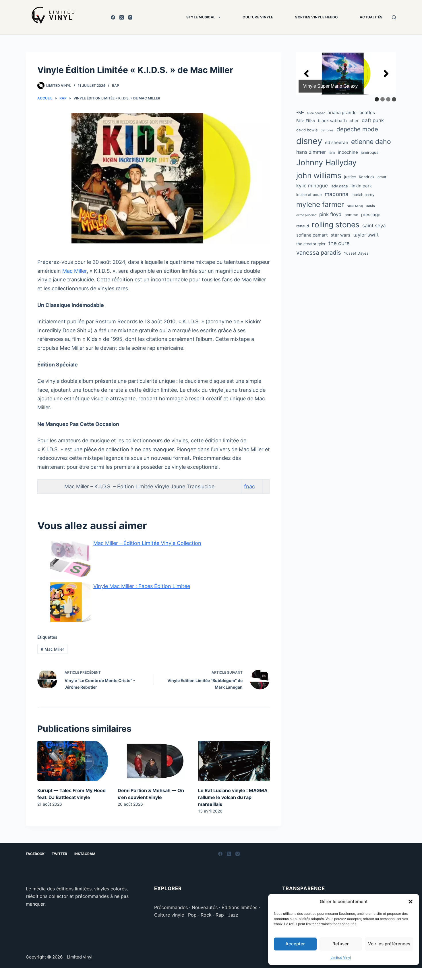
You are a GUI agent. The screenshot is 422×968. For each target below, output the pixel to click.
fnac (249, 486)
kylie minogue (312, 186)
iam (332, 152)
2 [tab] (382, 99)
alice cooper (316, 113)
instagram (84, 854)
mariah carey (362, 194)
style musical (200, 17)
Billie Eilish (305, 120)
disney (309, 141)
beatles (367, 112)
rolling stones (335, 224)
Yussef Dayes (356, 253)
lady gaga (339, 186)
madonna (337, 194)
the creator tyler (311, 243)
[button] (410, 901)
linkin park (361, 186)
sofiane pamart (312, 235)
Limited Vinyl (340, 957)
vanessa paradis (318, 252)
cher (354, 120)
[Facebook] (113, 17)
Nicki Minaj (355, 206)
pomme (351, 214)
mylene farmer (320, 204)
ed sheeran (336, 142)
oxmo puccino (306, 215)
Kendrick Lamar (372, 176)
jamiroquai (370, 152)
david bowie (307, 130)
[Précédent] (306, 73)
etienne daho (371, 142)
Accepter (295, 943)
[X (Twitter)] (121, 17)
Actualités (371, 17)
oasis (370, 205)
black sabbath (332, 120)
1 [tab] (377, 99)
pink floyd (330, 214)
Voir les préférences (389, 943)
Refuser (340, 943)
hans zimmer (311, 152)
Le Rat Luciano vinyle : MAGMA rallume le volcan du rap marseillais (233, 797)
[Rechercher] (394, 17)
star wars (340, 235)
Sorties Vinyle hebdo (316, 17)
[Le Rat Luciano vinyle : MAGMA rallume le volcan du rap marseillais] (234, 761)
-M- (300, 112)
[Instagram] (130, 17)
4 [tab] (394, 99)
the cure (339, 243)
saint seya (374, 225)
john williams (318, 175)
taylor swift (366, 235)
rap (115, 85)
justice (350, 176)
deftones (327, 130)
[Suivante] (386, 73)
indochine (348, 152)
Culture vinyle (258, 17)
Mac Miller (74, 271)
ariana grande (342, 112)
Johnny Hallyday (326, 162)
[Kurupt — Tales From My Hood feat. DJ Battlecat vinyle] (73, 761)
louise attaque (309, 194)
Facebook (35, 854)
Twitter (59, 854)
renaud (302, 226)
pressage (370, 214)
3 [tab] (388, 99)
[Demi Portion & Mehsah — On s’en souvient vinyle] (153, 761)
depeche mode (357, 129)
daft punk (373, 120)
